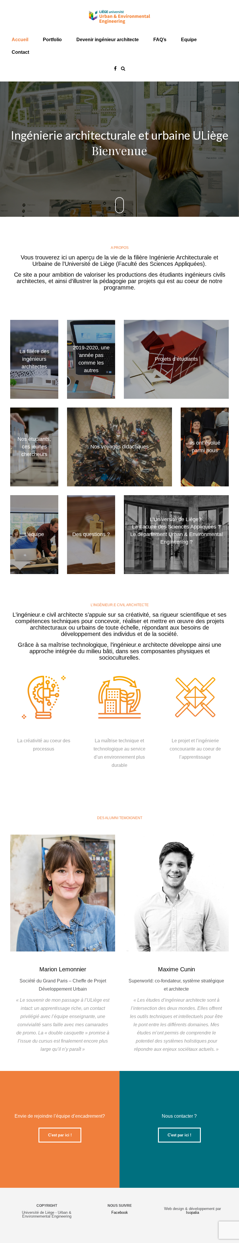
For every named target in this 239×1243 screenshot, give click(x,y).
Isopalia (192, 1212)
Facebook (119, 1212)
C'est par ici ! (60, 1135)
